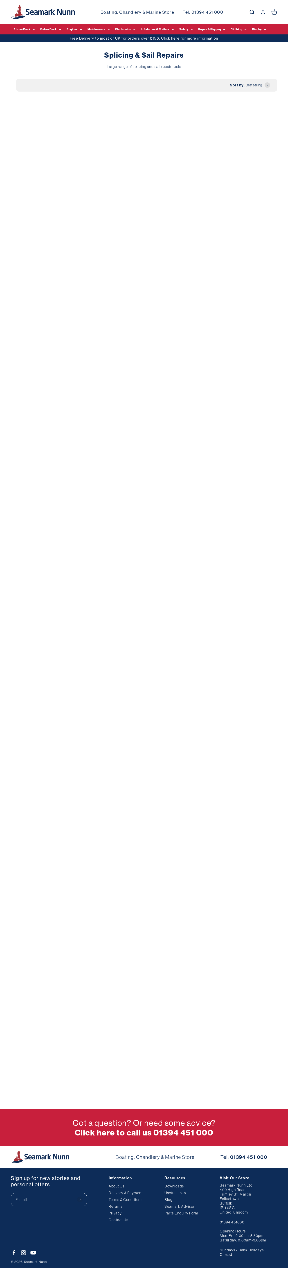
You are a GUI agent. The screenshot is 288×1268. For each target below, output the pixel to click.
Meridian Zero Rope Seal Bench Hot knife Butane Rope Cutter (34, 271)
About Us (116, 1186)
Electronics (123, 29)
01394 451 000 (207, 12)
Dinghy (257, 29)
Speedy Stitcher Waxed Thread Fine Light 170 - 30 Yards (33, 506)
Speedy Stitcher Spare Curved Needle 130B (251, 506)
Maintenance (97, 29)
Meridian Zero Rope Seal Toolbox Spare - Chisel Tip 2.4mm (88, 850)
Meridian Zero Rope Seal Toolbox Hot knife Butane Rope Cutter (143, 156)
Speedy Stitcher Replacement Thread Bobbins (197, 386)
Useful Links (175, 1193)
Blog (168, 1199)
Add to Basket (35, 193)
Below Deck (48, 29)
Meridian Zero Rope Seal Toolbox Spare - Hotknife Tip (250, 386)
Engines (72, 29)
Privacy (115, 1213)
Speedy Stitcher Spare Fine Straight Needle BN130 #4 (33, 156)
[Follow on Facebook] (14, 1253)
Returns (116, 1206)
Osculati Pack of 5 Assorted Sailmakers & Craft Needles (90, 506)
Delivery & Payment (126, 1193)
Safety (183, 29)
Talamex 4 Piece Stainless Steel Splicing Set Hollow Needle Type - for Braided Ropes (196, 621)
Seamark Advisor (179, 1206)
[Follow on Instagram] (23, 1253)
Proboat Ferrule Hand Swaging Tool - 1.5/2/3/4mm (34, 736)
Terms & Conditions (125, 1199)
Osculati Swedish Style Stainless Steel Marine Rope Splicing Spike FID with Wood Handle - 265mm (34, 391)
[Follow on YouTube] (33, 1253)
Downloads (174, 1186)
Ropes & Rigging (209, 29)
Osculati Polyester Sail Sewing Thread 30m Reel (141, 386)
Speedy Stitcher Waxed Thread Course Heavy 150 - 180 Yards (252, 271)
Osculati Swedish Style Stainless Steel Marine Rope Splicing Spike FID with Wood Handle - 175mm (88, 391)
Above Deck (22, 29)
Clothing (236, 29)
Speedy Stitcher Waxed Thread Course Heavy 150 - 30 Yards (198, 506)
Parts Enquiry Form (181, 1213)
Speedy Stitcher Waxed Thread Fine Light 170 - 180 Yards (88, 271)
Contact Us (118, 1220)
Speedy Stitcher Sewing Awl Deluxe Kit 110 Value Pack (252, 156)
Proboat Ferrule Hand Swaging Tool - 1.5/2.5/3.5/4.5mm (88, 736)
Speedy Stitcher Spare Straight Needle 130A (143, 271)
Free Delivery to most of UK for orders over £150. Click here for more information (144, 38)
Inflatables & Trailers (155, 29)
